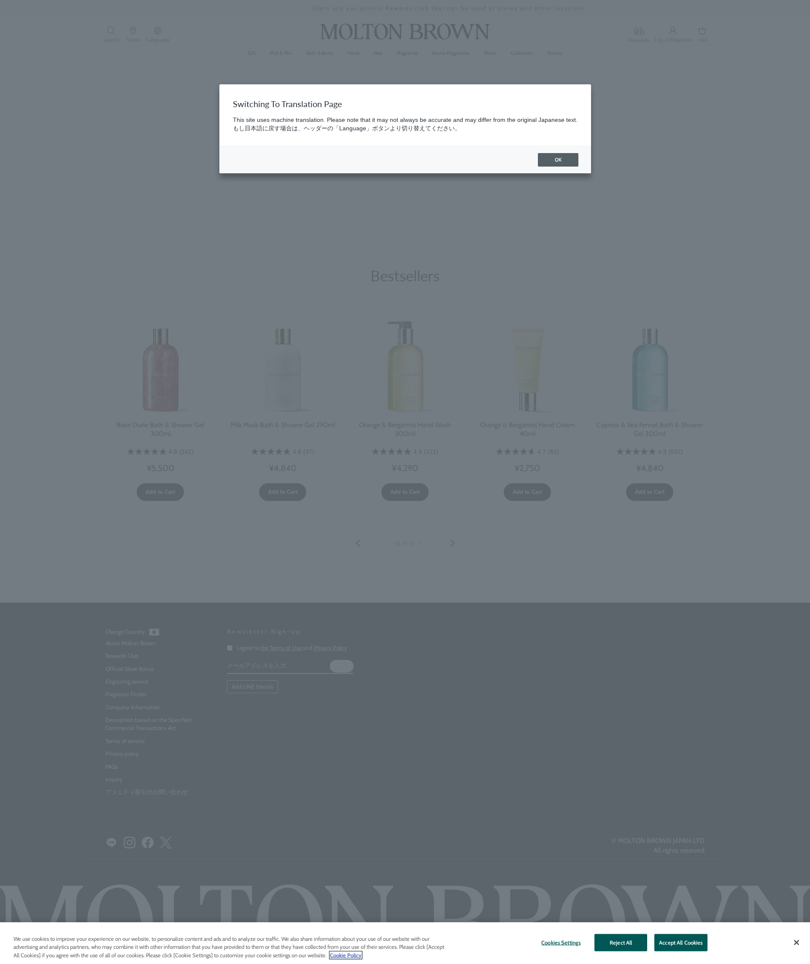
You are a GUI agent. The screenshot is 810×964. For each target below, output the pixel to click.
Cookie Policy (346, 955)
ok (558, 159)
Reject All (621, 942)
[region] (405, 943)
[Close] (796, 942)
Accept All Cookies (680, 942)
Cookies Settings (560, 942)
